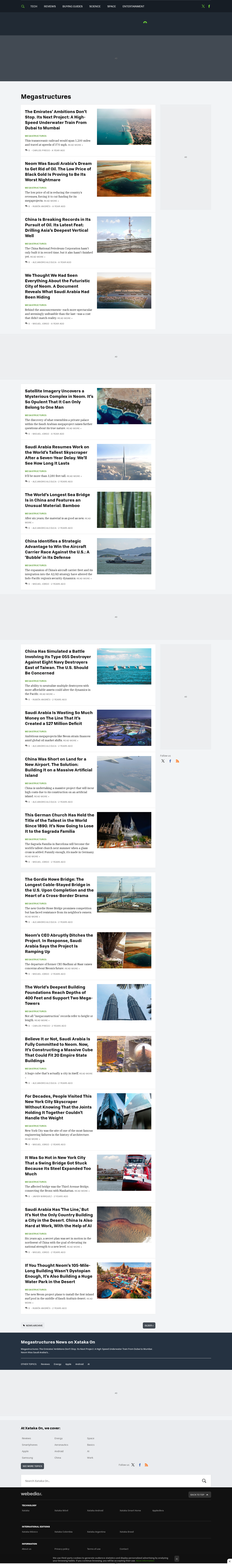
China (58, 1457)
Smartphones (30, 1444)
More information (145, 1560)
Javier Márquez (42, 1196)
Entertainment (133, 6)
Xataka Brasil (127, 1531)
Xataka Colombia (64, 1531)
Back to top (197, 1494)
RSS (177, 760)
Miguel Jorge (41, 323)
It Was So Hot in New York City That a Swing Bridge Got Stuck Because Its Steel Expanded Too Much (58, 1165)
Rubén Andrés (41, 206)
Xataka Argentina (96, 1531)
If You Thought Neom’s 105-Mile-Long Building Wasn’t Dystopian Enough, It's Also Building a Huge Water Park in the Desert (58, 1273)
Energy (57, 1364)
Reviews (50, 6)
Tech (33, 6)
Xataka (25, 1510)
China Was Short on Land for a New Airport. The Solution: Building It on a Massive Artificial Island (58, 767)
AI (89, 1364)
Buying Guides (73, 6)
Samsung (27, 1457)
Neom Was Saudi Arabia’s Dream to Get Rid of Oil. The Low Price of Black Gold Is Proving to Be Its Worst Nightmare (58, 171)
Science (95, 6)
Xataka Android (95, 1510)
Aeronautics (61, 1444)
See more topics (32, 1466)
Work (90, 1457)
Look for (204, 1481)
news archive (34, 1325)
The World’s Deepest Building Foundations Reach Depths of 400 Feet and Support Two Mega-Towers (59, 995)
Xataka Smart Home (130, 1510)
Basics (91, 1444)
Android (79, 1364)
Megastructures (35, 135)
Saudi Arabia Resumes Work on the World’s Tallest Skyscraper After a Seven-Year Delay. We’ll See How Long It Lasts (57, 454)
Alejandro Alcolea (44, 262)
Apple (68, 1364)
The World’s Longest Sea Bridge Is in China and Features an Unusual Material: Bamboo (57, 499)
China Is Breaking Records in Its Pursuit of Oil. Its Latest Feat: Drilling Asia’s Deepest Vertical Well (58, 227)
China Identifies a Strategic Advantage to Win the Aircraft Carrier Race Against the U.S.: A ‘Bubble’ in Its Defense (57, 549)
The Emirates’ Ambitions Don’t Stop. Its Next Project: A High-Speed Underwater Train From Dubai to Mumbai (56, 119)
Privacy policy (62, 1548)
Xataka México (30, 1531)
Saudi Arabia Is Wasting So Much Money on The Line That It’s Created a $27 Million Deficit (59, 717)
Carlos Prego (41, 150)
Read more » (75, 144)
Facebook (209, 6)
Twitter (203, 6)
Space (111, 6)
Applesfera (158, 1510)
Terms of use (94, 1548)
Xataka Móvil (61, 1510)
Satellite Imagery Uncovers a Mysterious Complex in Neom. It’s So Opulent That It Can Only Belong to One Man (59, 398)
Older (149, 1325)
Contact (124, 1548)
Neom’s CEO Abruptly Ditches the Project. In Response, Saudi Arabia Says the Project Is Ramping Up (59, 943)
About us (26, 1548)
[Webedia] (31, 1494)
